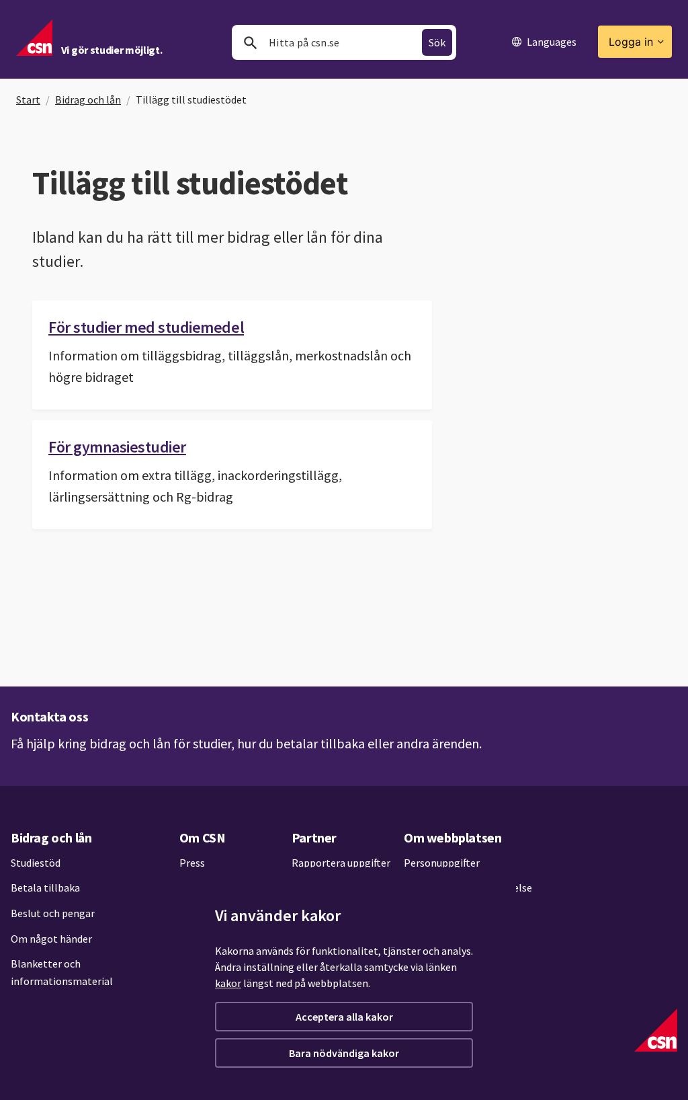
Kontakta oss (49, 716)
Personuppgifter (442, 862)
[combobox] (344, 42)
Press (192, 862)
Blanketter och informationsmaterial (62, 972)
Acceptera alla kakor (344, 1016)
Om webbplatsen (452, 837)
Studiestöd (35, 862)
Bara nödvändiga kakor (344, 1053)
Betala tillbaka (45, 887)
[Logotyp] (655, 1030)
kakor (228, 983)
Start (28, 99)
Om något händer (51, 938)
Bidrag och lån (88, 99)
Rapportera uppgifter (341, 862)
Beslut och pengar (53, 913)
